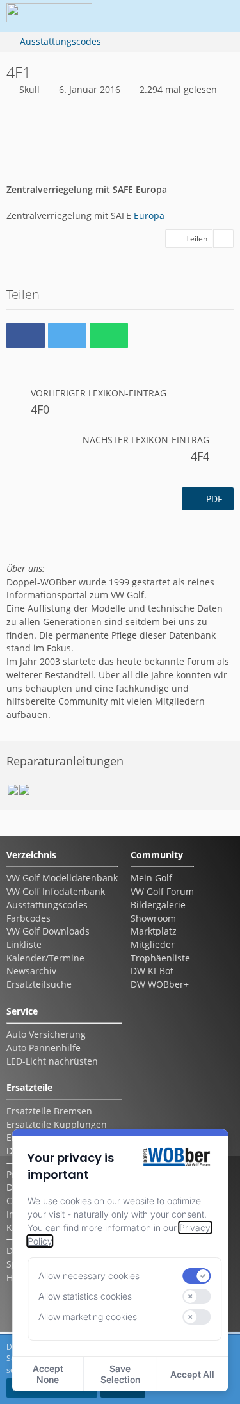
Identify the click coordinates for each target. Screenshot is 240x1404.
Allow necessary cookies (89, 1275)
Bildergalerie (158, 905)
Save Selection (120, 1374)
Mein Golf (151, 878)
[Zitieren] (223, 239)
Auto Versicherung (46, 1034)
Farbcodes (28, 918)
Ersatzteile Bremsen (49, 1111)
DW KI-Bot (152, 971)
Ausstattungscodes (47, 905)
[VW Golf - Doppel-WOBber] (49, 16)
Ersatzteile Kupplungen (56, 1124)
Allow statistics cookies (85, 1296)
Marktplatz (154, 931)
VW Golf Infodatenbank (55, 891)
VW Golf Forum (162, 891)
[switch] (197, 1276)
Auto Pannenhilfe (43, 1047)
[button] (146, 16)
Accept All (192, 1374)
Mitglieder (153, 944)
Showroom (153, 918)
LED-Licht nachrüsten (52, 1061)
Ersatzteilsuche (39, 984)
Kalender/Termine (45, 958)
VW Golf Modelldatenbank (62, 878)
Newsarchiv (31, 971)
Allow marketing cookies (87, 1316)
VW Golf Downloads (48, 931)
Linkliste (24, 944)
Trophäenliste (160, 958)
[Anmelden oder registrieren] (178, 16)
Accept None (48, 1374)
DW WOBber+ (160, 984)
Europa (149, 215)
